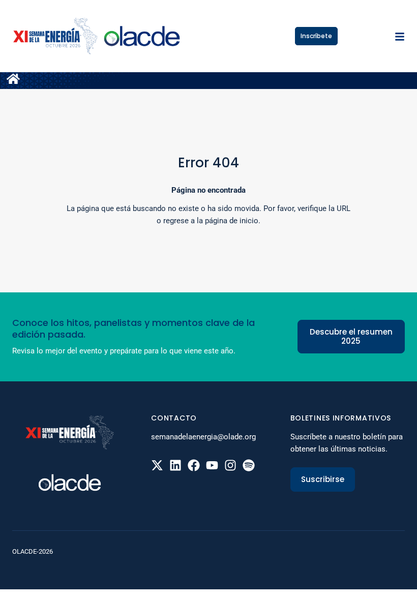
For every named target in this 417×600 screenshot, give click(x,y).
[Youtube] (212, 465)
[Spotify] (249, 465)
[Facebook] (194, 465)
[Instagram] (230, 465)
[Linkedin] (175, 465)
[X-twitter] (157, 465)
